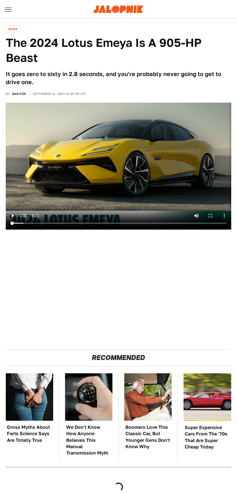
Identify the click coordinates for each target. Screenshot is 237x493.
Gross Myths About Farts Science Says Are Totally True (28, 433)
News (13, 29)
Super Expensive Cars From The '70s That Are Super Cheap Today (206, 437)
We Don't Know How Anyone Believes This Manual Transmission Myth (87, 440)
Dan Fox (19, 93)
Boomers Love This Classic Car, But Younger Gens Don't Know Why (147, 436)
